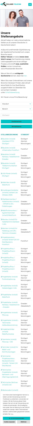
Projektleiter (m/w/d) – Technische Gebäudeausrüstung (10, 322)
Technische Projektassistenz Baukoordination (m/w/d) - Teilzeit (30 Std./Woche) (10, 361)
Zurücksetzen (16, 121)
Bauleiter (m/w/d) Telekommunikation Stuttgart (9, 165)
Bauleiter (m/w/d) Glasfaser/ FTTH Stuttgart (8, 141)
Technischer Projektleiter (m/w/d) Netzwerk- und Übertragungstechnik (10, 373)
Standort (25, 134)
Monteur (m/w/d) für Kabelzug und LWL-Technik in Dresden (9, 230)
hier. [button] (12, 414)
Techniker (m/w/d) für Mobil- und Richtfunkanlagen (10, 349)
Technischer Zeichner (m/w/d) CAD (10, 383)
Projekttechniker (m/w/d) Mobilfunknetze (8, 331)
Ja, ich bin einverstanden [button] (16, 418)
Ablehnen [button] (23, 422)
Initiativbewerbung (12, 92)
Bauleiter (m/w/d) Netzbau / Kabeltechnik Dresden (10, 156)
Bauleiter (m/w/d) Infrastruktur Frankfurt (10, 149)
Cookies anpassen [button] (9, 422)
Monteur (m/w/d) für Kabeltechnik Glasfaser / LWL (10, 221)
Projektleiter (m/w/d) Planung (10, 313)
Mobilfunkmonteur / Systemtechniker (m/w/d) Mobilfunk (9, 212)
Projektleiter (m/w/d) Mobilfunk (10, 296)
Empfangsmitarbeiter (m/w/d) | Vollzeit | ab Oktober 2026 (10, 192)
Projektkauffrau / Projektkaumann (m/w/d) (8, 269)
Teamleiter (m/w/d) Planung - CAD (9, 340)
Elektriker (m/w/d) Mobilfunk (8, 183)
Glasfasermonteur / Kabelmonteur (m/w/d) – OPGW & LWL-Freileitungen (10, 202)
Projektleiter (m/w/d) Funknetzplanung (10, 278)
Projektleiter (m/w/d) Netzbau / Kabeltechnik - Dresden (10, 304)
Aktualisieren (16, 126)
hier (25, 76)
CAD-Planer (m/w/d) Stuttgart (9, 174)
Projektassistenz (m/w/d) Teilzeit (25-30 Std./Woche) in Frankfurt (10, 241)
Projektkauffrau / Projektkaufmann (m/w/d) (8, 251)
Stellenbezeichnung (9, 134)
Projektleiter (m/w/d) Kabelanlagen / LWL (10, 287)
